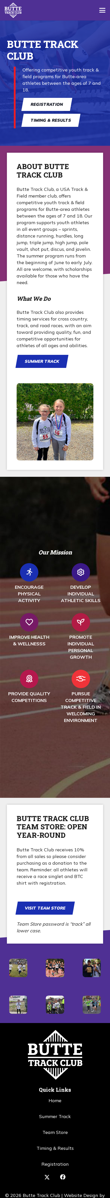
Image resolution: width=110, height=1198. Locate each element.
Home (55, 1100)
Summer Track (55, 1116)
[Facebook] (63, 1177)
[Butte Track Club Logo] (13, 10)
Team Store (55, 1132)
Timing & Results (55, 1148)
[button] (102, 10)
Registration (55, 1164)
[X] (47, 1177)
